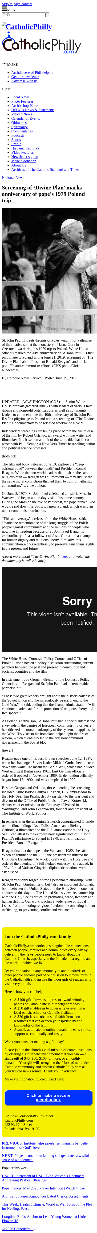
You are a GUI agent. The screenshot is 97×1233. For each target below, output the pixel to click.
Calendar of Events (25, 118)
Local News (20, 97)
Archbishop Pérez (24, 106)
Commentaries (22, 131)
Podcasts (17, 135)
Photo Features (22, 101)
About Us (18, 165)
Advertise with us (24, 81)
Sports (16, 140)
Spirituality (19, 127)
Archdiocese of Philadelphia (32, 72)
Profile (16, 144)
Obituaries (19, 123)
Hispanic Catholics (25, 148)
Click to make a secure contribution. (48, 1097)
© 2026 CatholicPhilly (18, 1229)
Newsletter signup (24, 157)
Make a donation (23, 161)
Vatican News (21, 114)
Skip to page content (17, 4)
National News (13, 178)
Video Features (22, 152)
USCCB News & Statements (32, 110)
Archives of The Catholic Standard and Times (45, 169)
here (64, 556)
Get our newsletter (25, 77)
